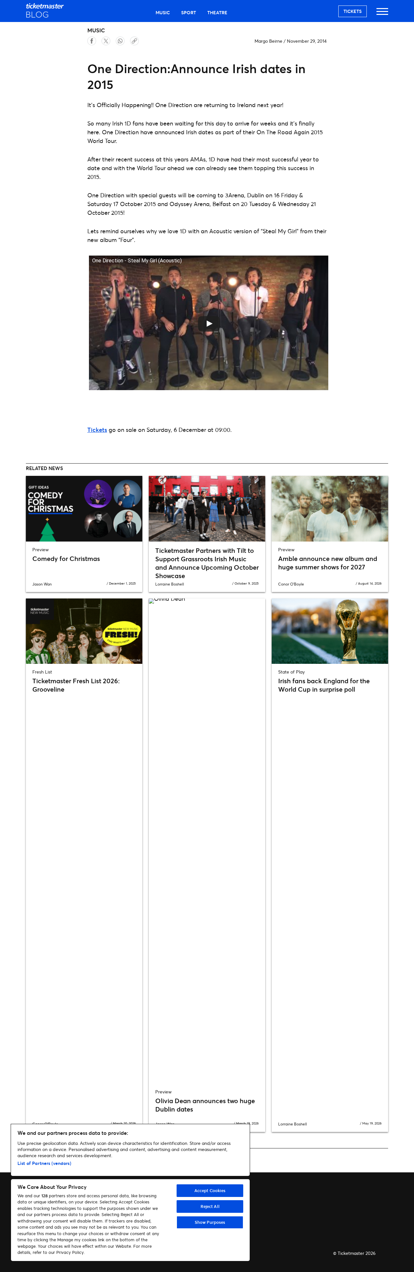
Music (163, 12)
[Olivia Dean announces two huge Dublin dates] (207, 841)
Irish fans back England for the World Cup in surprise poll (324, 685)
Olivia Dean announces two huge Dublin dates (205, 1104)
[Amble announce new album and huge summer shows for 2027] (330, 508)
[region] (130, 1193)
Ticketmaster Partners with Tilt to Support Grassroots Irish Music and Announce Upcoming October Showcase (207, 563)
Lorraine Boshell (169, 584)
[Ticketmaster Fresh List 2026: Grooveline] (84, 631)
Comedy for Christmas (66, 558)
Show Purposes (210, 1222)
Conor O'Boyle (291, 584)
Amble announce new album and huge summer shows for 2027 (327, 562)
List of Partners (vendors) (44, 1163)
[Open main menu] (382, 14)
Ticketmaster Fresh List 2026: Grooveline (76, 685)
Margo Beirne (268, 41)
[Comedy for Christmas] (84, 508)
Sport (188, 12)
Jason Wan (42, 584)
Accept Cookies (210, 1190)
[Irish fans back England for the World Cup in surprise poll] (330, 631)
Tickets (352, 11)
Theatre (217, 12)
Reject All (210, 1206)
